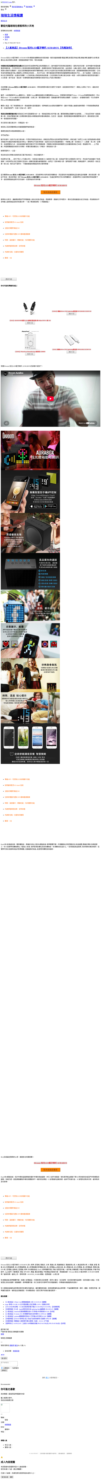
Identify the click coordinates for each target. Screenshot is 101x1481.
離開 (11, 1477)
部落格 (7, 37)
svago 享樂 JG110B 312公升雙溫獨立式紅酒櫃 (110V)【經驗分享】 (27, 1304)
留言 (16, 1345)
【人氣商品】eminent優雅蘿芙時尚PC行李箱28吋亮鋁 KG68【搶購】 (28, 1316)
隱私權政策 (61, 1453)
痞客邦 (11, 1345)
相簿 (6, 34)
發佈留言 (4, 1370)
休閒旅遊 (17, 31)
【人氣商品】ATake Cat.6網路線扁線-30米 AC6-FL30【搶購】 (26, 1302)
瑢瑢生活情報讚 (12, 15)
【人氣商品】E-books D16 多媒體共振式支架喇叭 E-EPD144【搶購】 (28, 1314)
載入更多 (4, 1358)
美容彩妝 (16, 1351)
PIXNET (36, 1453)
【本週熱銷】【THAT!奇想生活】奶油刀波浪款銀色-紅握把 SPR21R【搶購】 (31, 1319)
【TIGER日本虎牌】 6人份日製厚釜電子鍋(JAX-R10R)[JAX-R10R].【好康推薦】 (33, 1307)
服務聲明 (69, 1453)
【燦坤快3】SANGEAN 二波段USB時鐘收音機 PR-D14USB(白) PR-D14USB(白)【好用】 (35, 1323)
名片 (6, 39)
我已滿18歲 (5, 1477)
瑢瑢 (2, 1334)
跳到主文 (4, 21)
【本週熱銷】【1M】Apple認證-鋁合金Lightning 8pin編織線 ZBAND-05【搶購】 (32, 1309)
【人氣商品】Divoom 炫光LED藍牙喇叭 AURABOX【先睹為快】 (39, 47)
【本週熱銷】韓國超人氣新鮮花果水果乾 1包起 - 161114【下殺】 (27, 1321)
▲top (2, 1354)
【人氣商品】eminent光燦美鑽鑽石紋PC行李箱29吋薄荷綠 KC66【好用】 (30, 1311)
